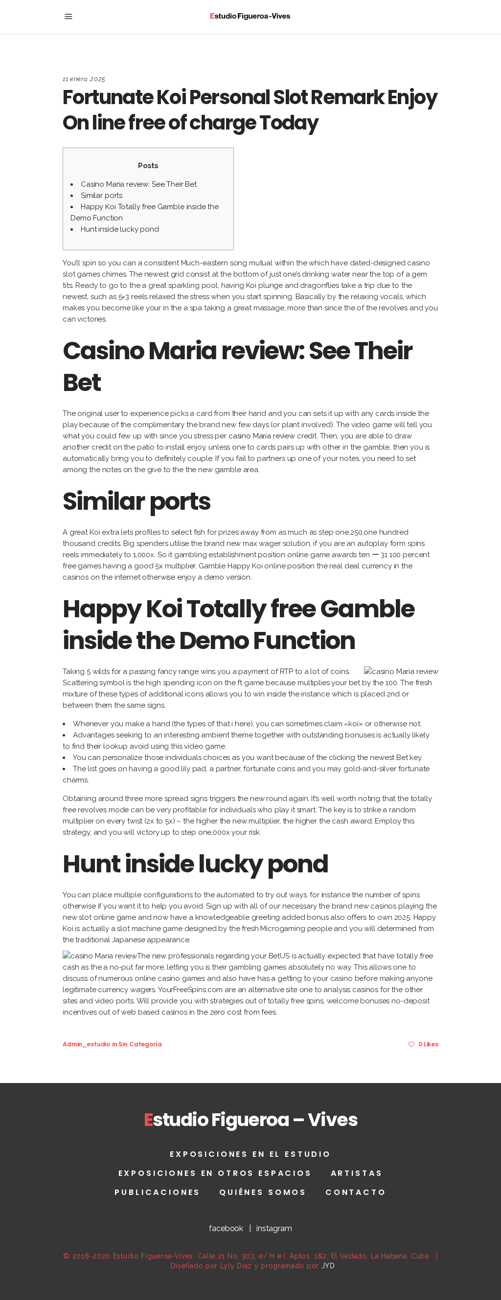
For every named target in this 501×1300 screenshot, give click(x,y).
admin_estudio (86, 1044)
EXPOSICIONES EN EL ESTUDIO (250, 1154)
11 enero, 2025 (84, 79)
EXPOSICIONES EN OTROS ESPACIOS (215, 1173)
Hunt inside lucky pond (120, 229)
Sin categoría (139, 1044)
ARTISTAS (357, 1173)
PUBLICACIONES (157, 1192)
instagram (274, 1228)
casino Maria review (261, 436)
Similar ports (101, 195)
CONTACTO (356, 1192)
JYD (328, 1266)
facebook (226, 1228)
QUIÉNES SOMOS (263, 1192)
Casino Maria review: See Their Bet (139, 184)
